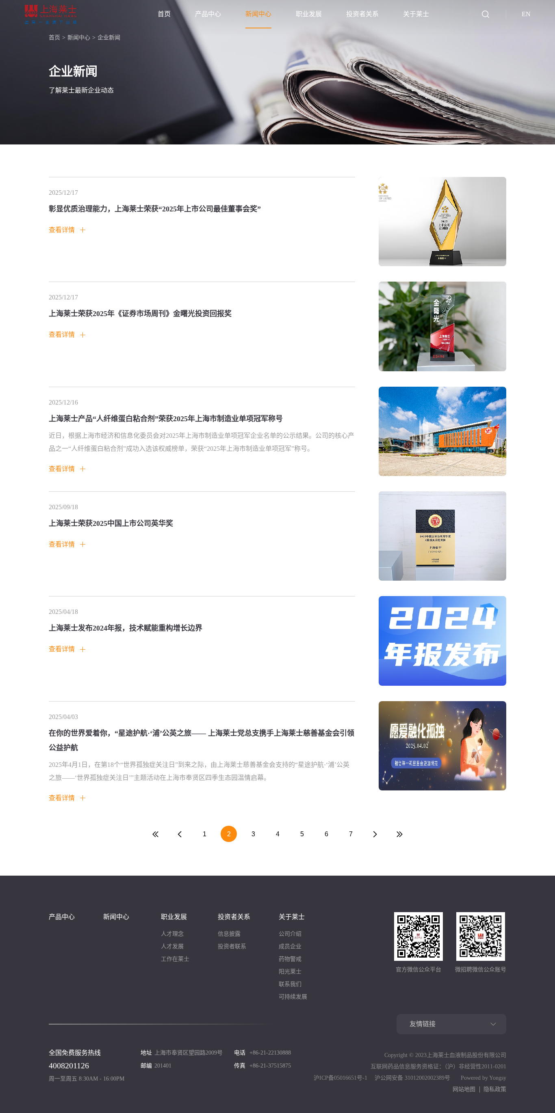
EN (526, 14)
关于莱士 (416, 14)
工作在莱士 (175, 959)
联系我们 (290, 984)
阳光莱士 (290, 972)
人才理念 (172, 934)
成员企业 (290, 946)
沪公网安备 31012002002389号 (412, 1078)
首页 (164, 14)
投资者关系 (362, 14)
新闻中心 (258, 14)
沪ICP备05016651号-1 (340, 1078)
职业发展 (309, 14)
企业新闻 (109, 37)
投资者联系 (232, 946)
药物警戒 (290, 959)
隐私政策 (494, 1089)
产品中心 (208, 14)
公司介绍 (290, 934)
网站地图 (464, 1089)
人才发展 (172, 946)
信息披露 (229, 934)
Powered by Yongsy (483, 1078)
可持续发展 (293, 997)
